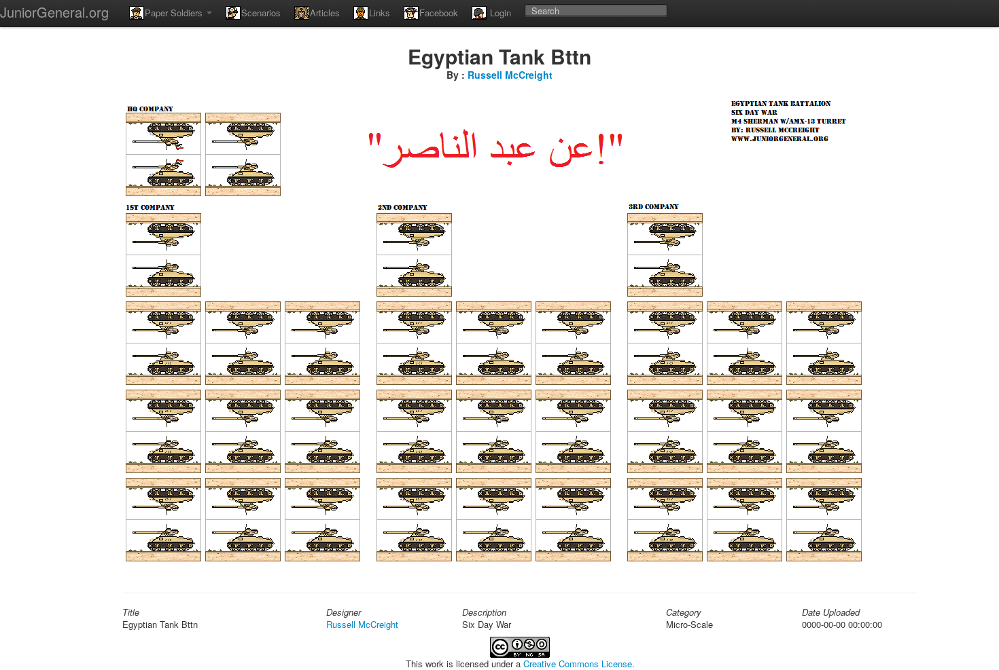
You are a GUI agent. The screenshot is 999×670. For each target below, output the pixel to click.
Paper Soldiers (175, 12)
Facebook (438, 12)
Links (379, 12)
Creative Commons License (577, 663)
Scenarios (261, 12)
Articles (325, 12)
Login (499, 12)
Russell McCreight (510, 74)
